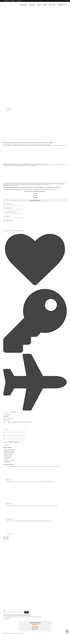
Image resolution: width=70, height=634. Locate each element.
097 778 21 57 (35, 195)
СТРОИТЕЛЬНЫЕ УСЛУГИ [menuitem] (61, 4)
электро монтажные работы (15, 189)
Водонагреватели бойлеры (9, 451)
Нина (7, 534)
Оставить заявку (6, 618)
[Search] (22, 445)
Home (8, 108)
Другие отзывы (6, 536)
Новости (8, 414)
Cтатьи (5, 414)
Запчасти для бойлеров (8, 452)
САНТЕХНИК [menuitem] (44, 4)
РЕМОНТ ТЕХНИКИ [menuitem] (52, 4)
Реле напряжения (7, 457)
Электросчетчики (7, 461)
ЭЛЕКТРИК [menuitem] (39, 4)
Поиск (4, 610)
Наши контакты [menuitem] (32, 4)
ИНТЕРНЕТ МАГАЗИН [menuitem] (23, 4)
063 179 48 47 (35, 197)
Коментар (5, 429)
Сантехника (6, 458)
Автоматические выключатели (10, 449)
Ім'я (4, 432)
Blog (8, 109)
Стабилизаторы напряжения (9, 460)
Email (4, 435)
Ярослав (8, 503)
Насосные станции (7, 455)
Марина (7, 479)
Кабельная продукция (8, 454)
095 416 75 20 (35, 193)
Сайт (4, 438)
